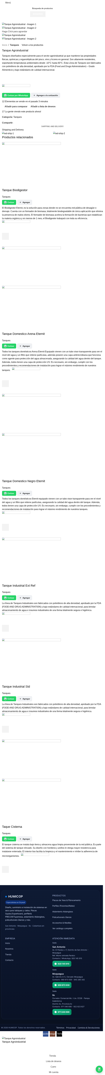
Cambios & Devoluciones (89, 1028)
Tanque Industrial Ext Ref (18, 585)
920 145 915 (63, 964)
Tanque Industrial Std (16, 686)
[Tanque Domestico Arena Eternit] (31, 266)
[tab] (52, 126)
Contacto (9, 960)
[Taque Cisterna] (31, 759)
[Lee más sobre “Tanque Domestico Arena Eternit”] (5, 383)
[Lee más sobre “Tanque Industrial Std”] (5, 729)
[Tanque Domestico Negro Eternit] (31, 413)
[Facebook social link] (14, 123)
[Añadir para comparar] (5, 184)
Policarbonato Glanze (61, 917)
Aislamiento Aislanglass (62, 911)
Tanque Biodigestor (14, 190)
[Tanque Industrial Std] (31, 658)
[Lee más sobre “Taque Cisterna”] (5, 869)
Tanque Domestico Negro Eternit (23, 481)
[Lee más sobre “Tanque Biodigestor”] (5, 236)
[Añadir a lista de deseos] (5, 229)
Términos (60, 1028)
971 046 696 (63, 1012)
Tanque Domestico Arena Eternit (23, 334)
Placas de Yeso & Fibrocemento (66, 900)
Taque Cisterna (12, 826)
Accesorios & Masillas (61, 923)
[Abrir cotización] (99, 1069)
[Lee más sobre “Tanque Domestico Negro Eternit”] (5, 527)
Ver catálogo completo (62, 928)
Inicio (4, 45)
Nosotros (9, 949)
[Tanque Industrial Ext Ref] (31, 557)
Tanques (14, 45)
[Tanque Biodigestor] (31, 161)
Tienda (8, 954)
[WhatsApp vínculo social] (17, 123)
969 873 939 (63, 985)
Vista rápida (5, 243)
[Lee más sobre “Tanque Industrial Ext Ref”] (5, 628)
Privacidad (71, 1028)
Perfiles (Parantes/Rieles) (63, 906)
